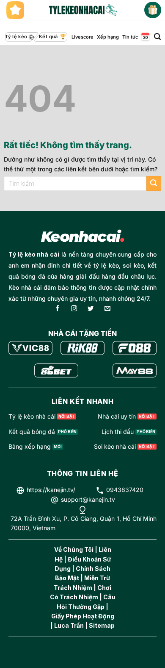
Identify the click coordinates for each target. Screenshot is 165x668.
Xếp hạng (108, 37)
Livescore (83, 37)
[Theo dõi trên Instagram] (74, 309)
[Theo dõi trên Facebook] (57, 309)
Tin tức (130, 37)
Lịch (145, 37)
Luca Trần (69, 625)
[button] (157, 37)
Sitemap (102, 625)
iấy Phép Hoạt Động (85, 616)
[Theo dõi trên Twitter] (91, 309)
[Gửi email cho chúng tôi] (107, 309)
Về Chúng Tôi (74, 549)
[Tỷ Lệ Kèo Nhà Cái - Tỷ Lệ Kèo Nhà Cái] (82, 10)
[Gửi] (153, 183)
